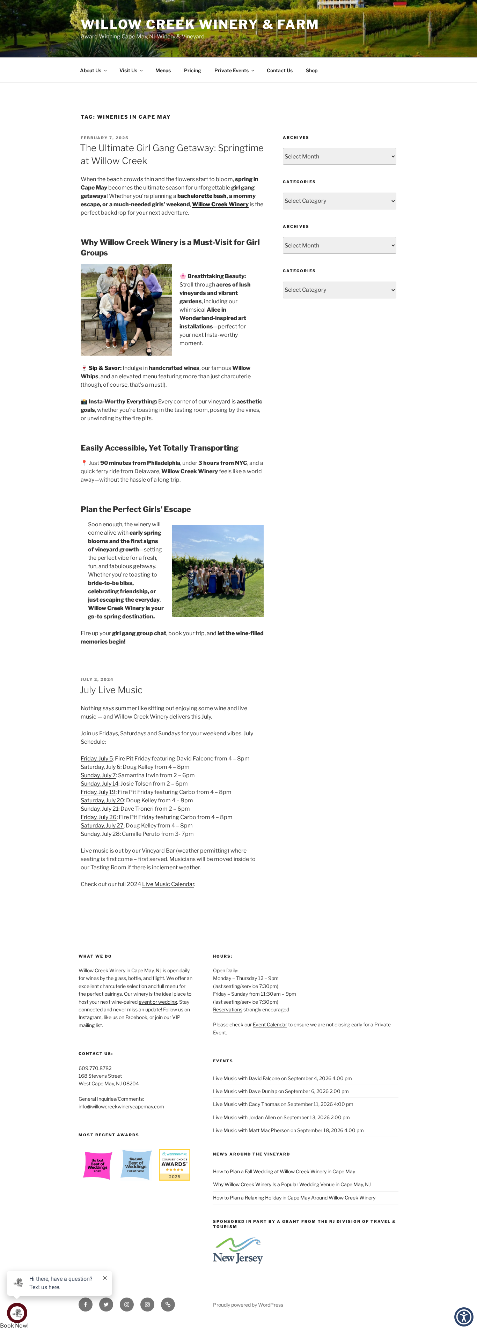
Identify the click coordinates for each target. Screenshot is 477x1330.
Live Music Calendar (168, 884)
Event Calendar (270, 1024)
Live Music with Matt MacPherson (251, 1130)
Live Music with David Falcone (246, 1078)
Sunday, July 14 (99, 783)
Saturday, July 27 (102, 825)
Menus (163, 70)
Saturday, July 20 (102, 800)
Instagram (90, 1017)
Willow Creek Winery (220, 204)
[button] (464, 1317)
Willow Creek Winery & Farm (200, 24)
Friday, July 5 (97, 758)
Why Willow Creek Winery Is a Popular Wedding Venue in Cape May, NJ (292, 1184)
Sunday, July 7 (98, 775)
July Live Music (111, 689)
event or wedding (158, 1002)
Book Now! (14, 1325)
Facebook (136, 1017)
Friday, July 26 (99, 817)
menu (171, 986)
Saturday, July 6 (100, 767)
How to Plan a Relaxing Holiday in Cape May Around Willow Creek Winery (294, 1198)
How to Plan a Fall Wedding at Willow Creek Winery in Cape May (284, 1171)
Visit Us (128, 70)
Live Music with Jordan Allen (244, 1117)
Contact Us (280, 70)
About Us (90, 70)
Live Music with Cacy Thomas (246, 1104)
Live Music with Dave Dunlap (245, 1091)
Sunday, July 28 (100, 834)
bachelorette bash (202, 196)
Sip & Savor (104, 368)
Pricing (192, 70)
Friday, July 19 (98, 792)
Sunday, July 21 (99, 808)
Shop (311, 70)
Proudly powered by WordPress (248, 1305)
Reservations (227, 1009)
